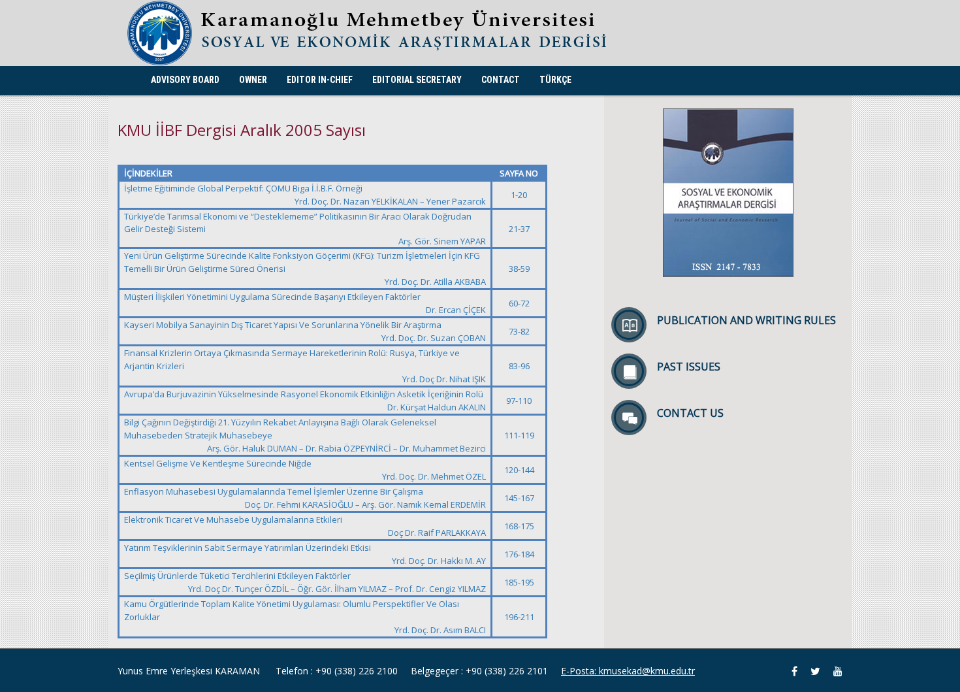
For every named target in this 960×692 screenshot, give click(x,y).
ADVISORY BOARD (185, 79)
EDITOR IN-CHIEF (320, 79)
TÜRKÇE (555, 79)
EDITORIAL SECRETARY (417, 79)
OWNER (253, 79)
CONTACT (500, 79)
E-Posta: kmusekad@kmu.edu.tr (628, 671)
